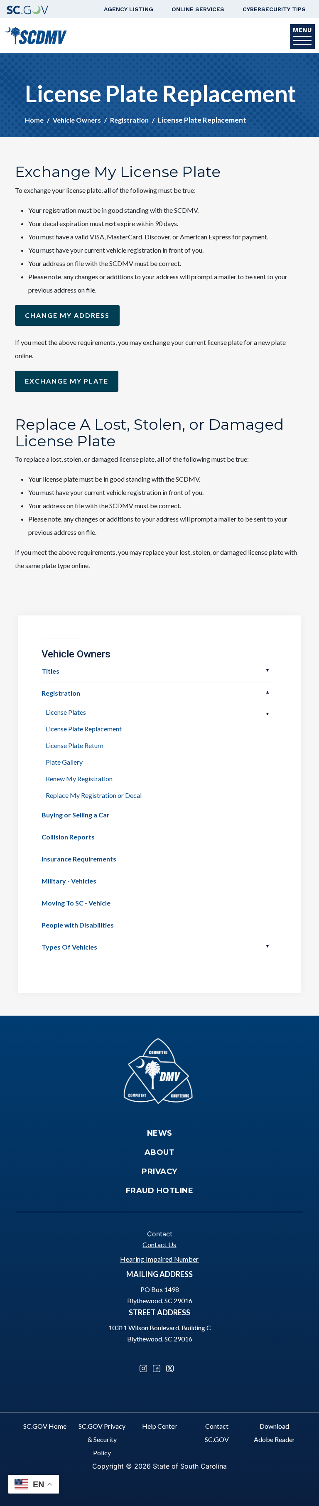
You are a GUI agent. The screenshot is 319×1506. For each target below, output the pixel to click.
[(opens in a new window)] (27, 9)
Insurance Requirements (79, 859)
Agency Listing (128, 9)
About (160, 1152)
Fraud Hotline (160, 1190)
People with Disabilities (78, 925)
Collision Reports (68, 837)
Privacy (159, 1171)
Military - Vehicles (69, 881)
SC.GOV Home (44, 1426)
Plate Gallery (64, 762)
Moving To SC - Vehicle (76, 903)
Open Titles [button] (267, 670)
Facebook (156, 1368)
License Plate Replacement (84, 729)
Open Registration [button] (267, 692)
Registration (129, 120)
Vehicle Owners (77, 120)
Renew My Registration (79, 779)
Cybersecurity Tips (274, 9)
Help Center (159, 1426)
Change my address (67, 315)
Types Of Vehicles (69, 947)
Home (34, 120)
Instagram (143, 1368)
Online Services (198, 9)
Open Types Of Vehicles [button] (267, 946)
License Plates (66, 712)
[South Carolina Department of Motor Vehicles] (36, 35)
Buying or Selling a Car (76, 815)
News (159, 1133)
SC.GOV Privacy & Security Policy (102, 1439)
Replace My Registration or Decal (94, 795)
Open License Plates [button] (267, 714)
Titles (50, 671)
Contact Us (159, 1244)
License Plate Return (74, 745)
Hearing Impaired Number (159, 1259)
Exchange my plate (66, 381)
